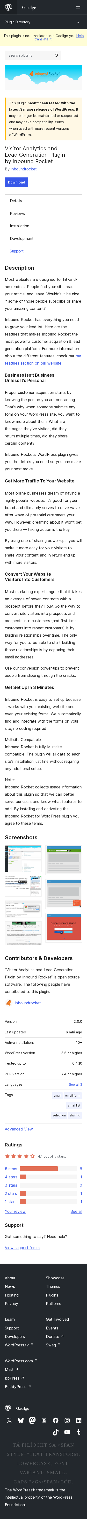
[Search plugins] (56, 55)
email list (74, 1105)
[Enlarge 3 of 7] (35, 907)
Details (16, 200)
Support (17, 251)
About (10, 1277)
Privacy (11, 1303)
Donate (55, 1336)
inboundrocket (24, 169)
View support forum (22, 1247)
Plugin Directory (17, 22)
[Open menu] (79, 7)
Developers (15, 1336)
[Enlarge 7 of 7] (75, 919)
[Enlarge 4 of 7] (35, 927)
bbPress (14, 1378)
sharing (75, 1115)
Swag (53, 1345)
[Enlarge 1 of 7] (35, 851)
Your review (15, 1211)
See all (76, 1211)
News (10, 1286)
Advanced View (19, 1129)
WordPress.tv (19, 1345)
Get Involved (57, 1319)
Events (52, 1328)
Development (22, 238)
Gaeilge (22, 1408)
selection (59, 1115)
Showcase (55, 1277)
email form (72, 1095)
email (57, 1095)
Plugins (52, 1295)
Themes (53, 1286)
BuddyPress (18, 1386)
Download (16, 182)
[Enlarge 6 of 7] (75, 885)
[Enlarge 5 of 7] (75, 851)
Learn (10, 1319)
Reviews (17, 213)
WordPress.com (21, 1361)
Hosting (12, 1295)
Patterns (53, 1303)
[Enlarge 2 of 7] (35, 882)
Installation (19, 225)
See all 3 (75, 1084)
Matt (11, 1369)
